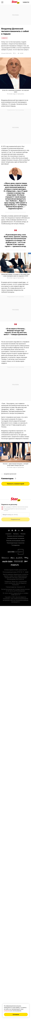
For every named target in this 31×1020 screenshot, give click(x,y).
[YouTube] (22, 530)
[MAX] (9, 530)
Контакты (16, 533)
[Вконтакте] (15, 530)
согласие (8, 506)
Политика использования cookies (15, 540)
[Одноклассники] (19, 530)
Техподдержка (15, 545)
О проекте (8, 533)
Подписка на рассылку (9, 504)
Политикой (7, 508)
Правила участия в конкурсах (15, 536)
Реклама (23, 533)
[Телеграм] (12, 530)
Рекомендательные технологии (15, 543)
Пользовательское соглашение (15, 538)
